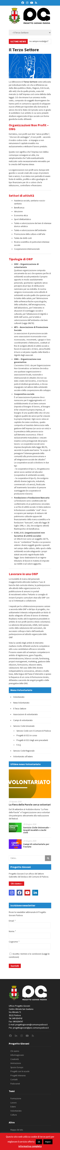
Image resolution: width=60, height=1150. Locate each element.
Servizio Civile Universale (23, 726)
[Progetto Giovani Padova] (29, 22)
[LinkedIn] (35, 893)
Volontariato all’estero (23, 756)
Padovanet (15, 1083)
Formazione (15, 1098)
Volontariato (18, 697)
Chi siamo (14, 1051)
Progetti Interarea (18, 1075)
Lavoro (13, 1102)
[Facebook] (19, 893)
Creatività (14, 1059)
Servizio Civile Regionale (23, 750)
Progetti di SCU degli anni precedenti (32, 740)
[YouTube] (27, 893)
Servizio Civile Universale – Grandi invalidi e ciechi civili (36, 830)
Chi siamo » (16, 883)
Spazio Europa (16, 1067)
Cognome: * (14, 941)
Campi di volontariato (23, 720)
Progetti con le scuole (19, 1071)
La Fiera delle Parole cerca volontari (30, 804)
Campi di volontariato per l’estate (36, 845)
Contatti (14, 1079)
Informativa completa (30, 1146)
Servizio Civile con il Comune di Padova (33, 730)
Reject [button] (48, 1141)
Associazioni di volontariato (25, 714)
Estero (13, 1106)
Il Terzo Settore (19, 708)
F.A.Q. (18, 745)
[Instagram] (12, 893)
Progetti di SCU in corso (26, 735)
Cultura (13, 1114)
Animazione (15, 1063)
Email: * (12, 920)
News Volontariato (21, 702)
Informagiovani (17, 1055)
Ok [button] (39, 1141)
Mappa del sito (16, 1129)
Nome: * (12, 931)
